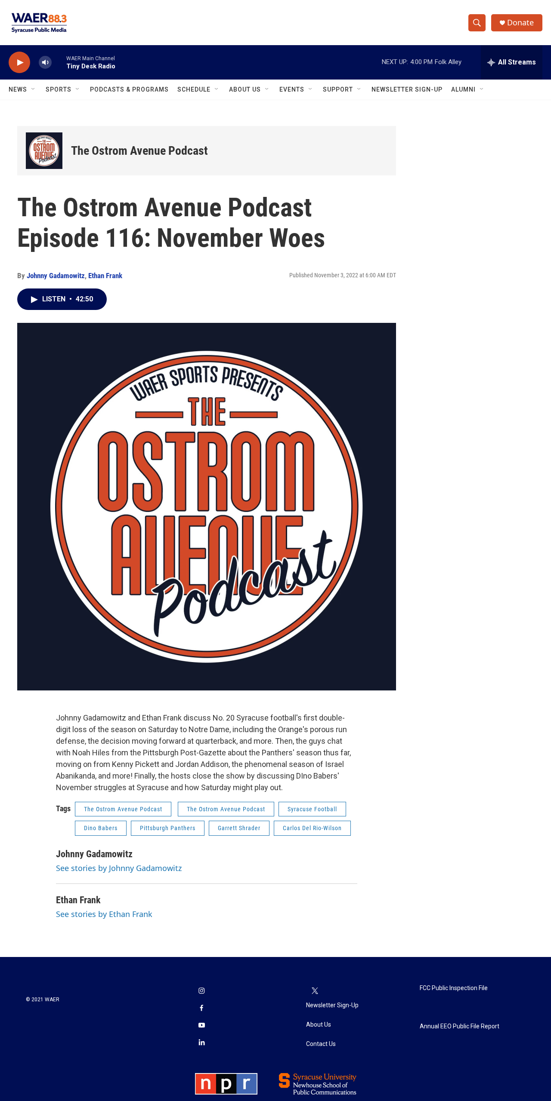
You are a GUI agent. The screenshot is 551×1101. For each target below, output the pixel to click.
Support (338, 89)
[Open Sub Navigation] (33, 89)
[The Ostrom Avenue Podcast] (44, 150)
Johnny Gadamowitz (56, 275)
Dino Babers (101, 828)
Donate (520, 22)
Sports (58, 89)
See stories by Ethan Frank (104, 914)
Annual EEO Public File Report (459, 1026)
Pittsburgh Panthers (167, 828)
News (18, 89)
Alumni (463, 89)
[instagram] (201, 991)
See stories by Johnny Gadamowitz (119, 868)
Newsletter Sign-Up (407, 89)
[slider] (59, 62)
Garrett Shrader (239, 828)
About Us (245, 89)
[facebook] (201, 1008)
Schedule (193, 89)
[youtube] (201, 1025)
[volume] (45, 62)
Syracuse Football (312, 809)
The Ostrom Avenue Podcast (139, 151)
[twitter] (314, 991)
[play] (19, 62)
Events (291, 89)
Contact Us (321, 1044)
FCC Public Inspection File (454, 988)
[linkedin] (201, 1043)
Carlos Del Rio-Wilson (312, 828)
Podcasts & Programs (129, 89)
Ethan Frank (105, 275)
